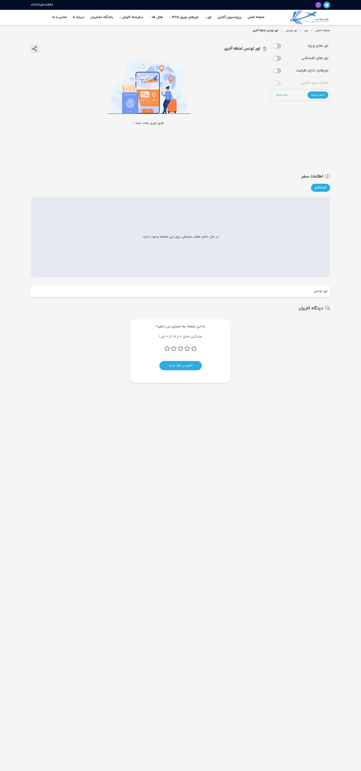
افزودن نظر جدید (181, 365)
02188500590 (42, 5)
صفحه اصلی (322, 30)
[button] (318, 95)
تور (306, 30)
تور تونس (291, 30)
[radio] (328, 185)
